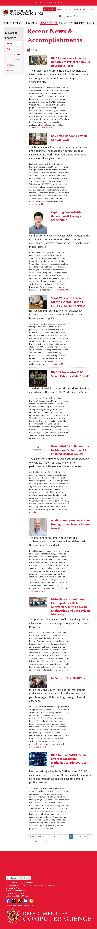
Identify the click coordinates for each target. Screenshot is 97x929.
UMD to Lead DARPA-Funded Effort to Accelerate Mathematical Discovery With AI (70, 760)
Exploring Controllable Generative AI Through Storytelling (66, 216)
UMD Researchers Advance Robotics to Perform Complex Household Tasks (70, 62)
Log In (91, 9)
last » (44, 841)
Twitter (14, 901)
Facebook (8, 901)
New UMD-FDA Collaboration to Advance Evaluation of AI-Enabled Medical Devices (70, 450)
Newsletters (11, 70)
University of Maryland (48, 3)
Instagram (20, 901)
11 (85, 836)
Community (65, 23)
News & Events (48, 23)
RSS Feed (31, 901)
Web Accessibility (13, 905)
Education (32, 23)
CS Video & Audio (13, 59)
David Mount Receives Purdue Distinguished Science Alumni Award (71, 524)
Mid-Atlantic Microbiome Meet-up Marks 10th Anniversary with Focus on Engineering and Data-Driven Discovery (70, 606)
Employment (49, 9)
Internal (67, 9)
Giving (90, 23)
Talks (8, 49)
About (59, 9)
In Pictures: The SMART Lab (69, 678)
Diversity (79, 23)
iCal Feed (10, 65)
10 (80, 836)
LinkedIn (25, 901)
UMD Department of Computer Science (23, 12)
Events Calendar (13, 54)
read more (46, 127)
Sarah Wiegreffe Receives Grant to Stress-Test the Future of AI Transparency (68, 301)
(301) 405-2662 (22, 896)
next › (36, 841)
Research (18, 23)
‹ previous (41, 836)
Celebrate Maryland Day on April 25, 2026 (69, 138)
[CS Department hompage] (48, 915)
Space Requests (79, 9)
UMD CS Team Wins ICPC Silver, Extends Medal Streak (70, 374)
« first (31, 836)
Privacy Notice (27, 905)
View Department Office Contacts (18, 878)
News (9, 43)
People (7, 23)
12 (90, 836)
